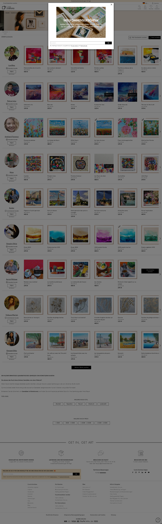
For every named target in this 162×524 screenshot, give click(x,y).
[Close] (111, 4)
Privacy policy (74, 45)
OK (108, 43)
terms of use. (84, 45)
